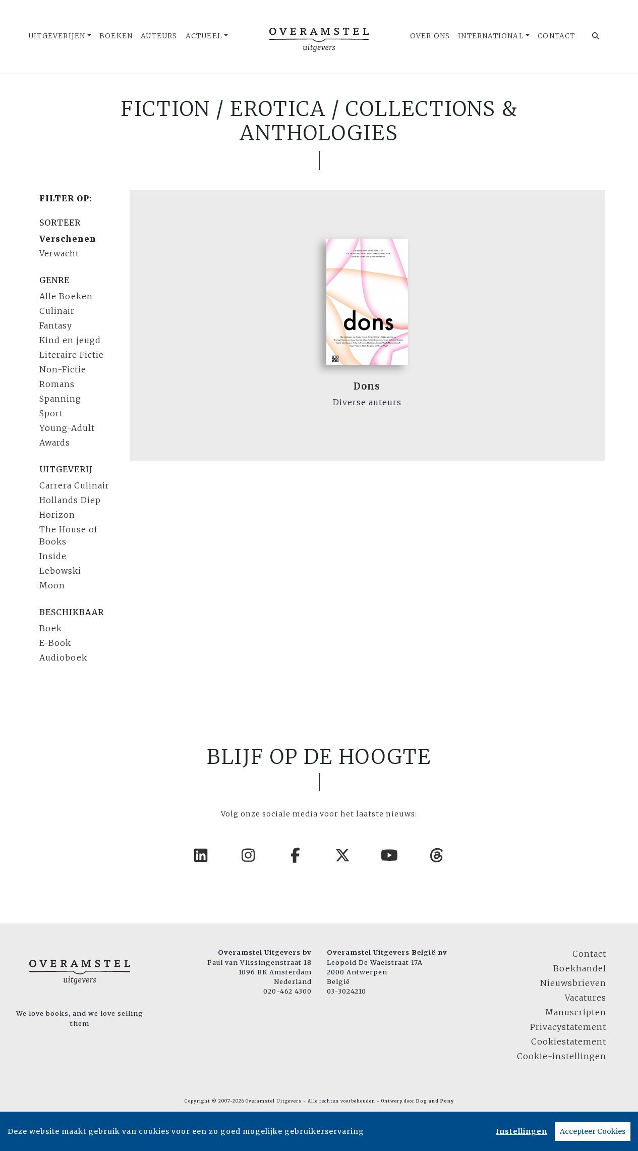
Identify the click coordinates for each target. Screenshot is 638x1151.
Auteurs (159, 36)
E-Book (55, 643)
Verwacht (59, 253)
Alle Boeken (66, 296)
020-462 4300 (287, 991)
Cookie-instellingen (561, 1056)
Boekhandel (579, 968)
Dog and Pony (435, 1101)
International (491, 36)
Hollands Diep (70, 500)
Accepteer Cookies (592, 1131)
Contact (556, 36)
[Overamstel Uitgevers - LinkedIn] (201, 855)
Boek (50, 628)
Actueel (204, 36)
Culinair (57, 311)
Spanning (60, 399)
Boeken (116, 36)
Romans (57, 384)
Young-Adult (67, 428)
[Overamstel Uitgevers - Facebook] (295, 855)
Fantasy (55, 325)
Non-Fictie (62, 369)
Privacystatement (568, 1027)
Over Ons (430, 36)
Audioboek (63, 657)
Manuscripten (575, 1012)
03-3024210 (346, 991)
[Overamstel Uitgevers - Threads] (437, 855)
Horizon (57, 515)
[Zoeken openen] (596, 36)
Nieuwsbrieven (573, 983)
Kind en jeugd (70, 340)
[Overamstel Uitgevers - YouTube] (390, 855)
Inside (53, 556)
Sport (51, 413)
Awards (54, 442)
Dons (367, 386)
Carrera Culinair (74, 485)
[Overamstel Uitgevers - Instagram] (248, 855)
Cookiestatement (568, 1041)
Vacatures (585, 998)
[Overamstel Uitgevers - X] (343, 855)
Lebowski (60, 571)
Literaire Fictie (71, 355)
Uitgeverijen (56, 36)
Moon (52, 585)
